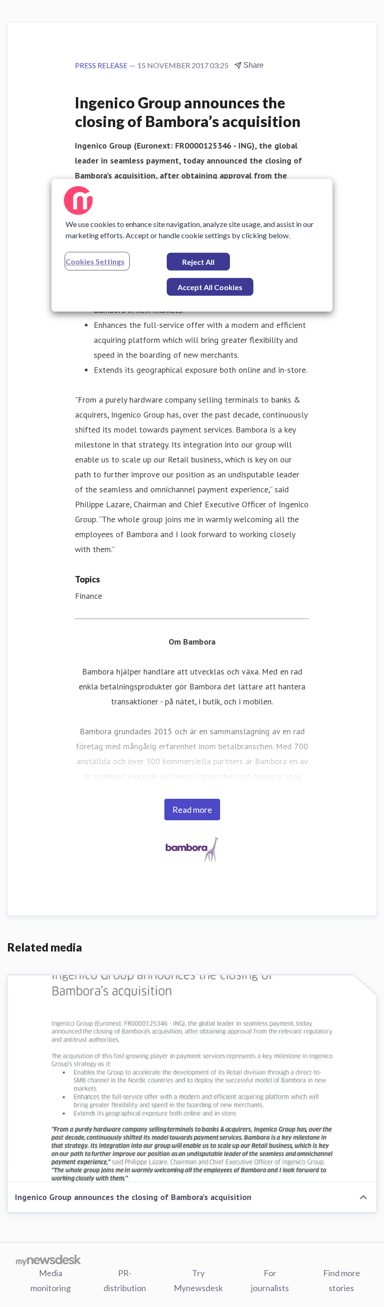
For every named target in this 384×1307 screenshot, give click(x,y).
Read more (192, 809)
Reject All (198, 261)
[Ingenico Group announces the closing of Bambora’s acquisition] (192, 1078)
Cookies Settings (95, 261)
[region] (192, 245)
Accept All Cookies (210, 287)
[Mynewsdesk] (48, 1260)
